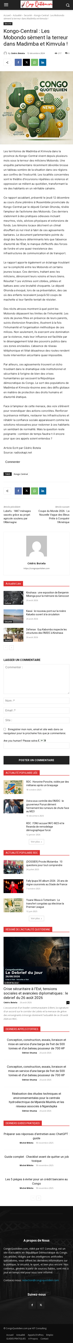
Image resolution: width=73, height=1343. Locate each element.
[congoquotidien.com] (36, 4)
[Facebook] (18, 62)
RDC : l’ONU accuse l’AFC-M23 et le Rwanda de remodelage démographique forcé (45, 827)
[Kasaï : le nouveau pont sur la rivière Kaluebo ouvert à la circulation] (13, 616)
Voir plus (35, 841)
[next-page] (11, 647)
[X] (26, 62)
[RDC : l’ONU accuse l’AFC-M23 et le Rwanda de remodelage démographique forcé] (13, 829)
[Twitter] (40, 1305)
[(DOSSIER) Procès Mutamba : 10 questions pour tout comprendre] (13, 867)
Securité (28, 15)
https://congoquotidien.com (37, 568)
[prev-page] (6, 647)
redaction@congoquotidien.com (40, 1280)
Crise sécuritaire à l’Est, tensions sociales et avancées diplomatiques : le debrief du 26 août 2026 (36, 993)
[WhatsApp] (34, 62)
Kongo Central (21, 474)
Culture (8, 603)
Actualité (17, 15)
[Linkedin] (42, 62)
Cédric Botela (18, 53)
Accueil (7, 15)
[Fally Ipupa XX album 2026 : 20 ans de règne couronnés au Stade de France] (13, 886)
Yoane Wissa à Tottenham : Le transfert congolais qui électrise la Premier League (45, 903)
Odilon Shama (29, 1052)
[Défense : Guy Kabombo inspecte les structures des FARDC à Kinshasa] (13, 635)
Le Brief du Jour (11, 983)
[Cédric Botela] (6, 53)
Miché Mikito (26, 1142)
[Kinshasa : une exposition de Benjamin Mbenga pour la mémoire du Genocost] (13, 598)
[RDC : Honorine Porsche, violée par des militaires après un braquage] (13, 787)
